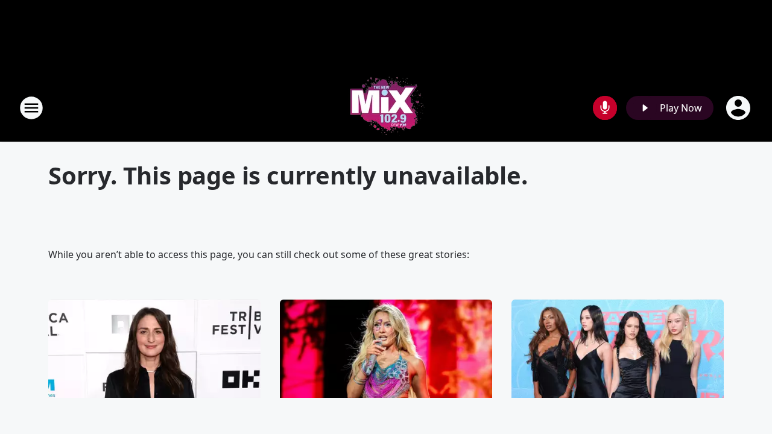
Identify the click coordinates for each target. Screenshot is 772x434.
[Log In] (739, 108)
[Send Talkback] (605, 108)
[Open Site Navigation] (31, 108)
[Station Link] (386, 107)
